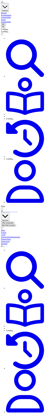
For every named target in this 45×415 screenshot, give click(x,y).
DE (3, 24)
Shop (3, 230)
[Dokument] (25, 96)
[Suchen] (25, 58)
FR (3, 27)
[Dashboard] (25, 181)
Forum (3, 233)
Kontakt (4, 244)
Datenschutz (6, 239)
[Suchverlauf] (25, 139)
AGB (3, 235)
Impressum (5, 241)
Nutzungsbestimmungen (10, 237)
